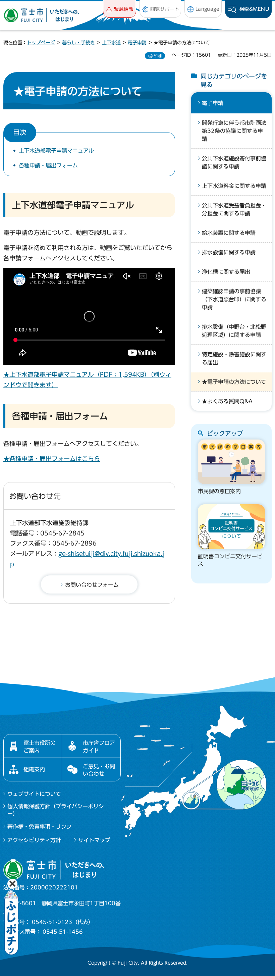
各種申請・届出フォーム (48, 165)
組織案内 (34, 769)
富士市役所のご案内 (39, 746)
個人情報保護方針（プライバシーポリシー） (55, 810)
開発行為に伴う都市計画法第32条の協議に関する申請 (234, 131)
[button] (119, 9)
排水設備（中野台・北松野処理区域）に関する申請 (234, 331)
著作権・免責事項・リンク (39, 826)
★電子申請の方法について (234, 381)
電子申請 (137, 42)
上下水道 (111, 42)
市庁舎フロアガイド (99, 746)
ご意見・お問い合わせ (99, 770)
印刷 (158, 56)
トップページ (41, 42)
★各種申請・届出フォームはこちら (51, 459)
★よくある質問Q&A (227, 401)
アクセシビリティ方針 (34, 840)
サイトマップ (94, 840)
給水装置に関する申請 (229, 233)
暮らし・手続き (78, 42)
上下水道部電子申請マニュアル (56, 150)
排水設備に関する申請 (229, 252)
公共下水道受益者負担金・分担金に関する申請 (234, 209)
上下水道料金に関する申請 (234, 186)
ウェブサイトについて (34, 794)
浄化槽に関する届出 (226, 271)
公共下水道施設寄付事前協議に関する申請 (234, 162)
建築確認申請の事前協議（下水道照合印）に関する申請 (234, 299)
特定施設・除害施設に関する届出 (234, 358)
